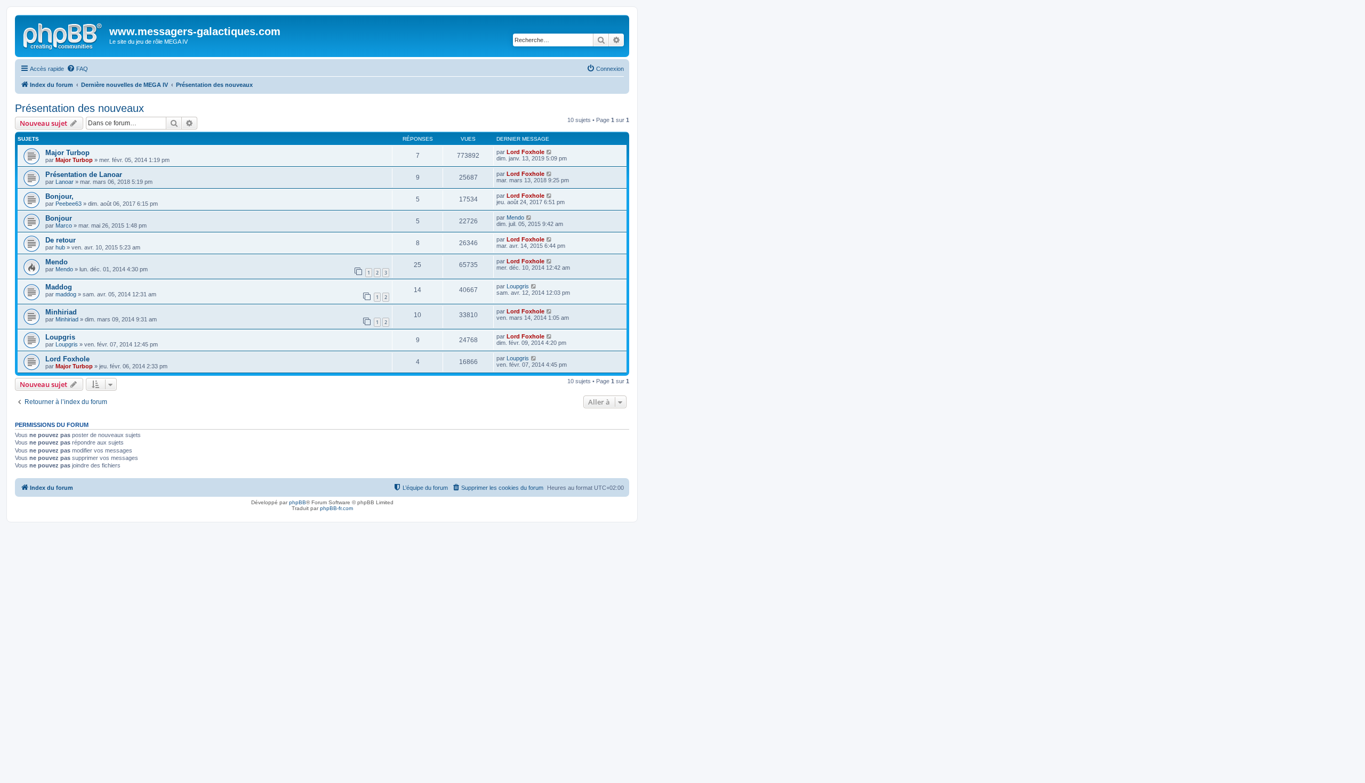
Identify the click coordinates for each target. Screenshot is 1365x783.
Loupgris (518, 286)
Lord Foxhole (525, 152)
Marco (63, 225)
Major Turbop (67, 153)
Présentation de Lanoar (83, 175)
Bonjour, (59, 196)
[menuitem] (77, 68)
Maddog (58, 287)
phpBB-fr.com (336, 508)
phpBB (297, 502)
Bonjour (58, 218)
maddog (65, 294)
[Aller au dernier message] (549, 152)
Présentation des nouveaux (79, 108)
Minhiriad (61, 312)
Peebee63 (68, 203)
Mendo (515, 217)
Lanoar (64, 182)
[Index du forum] (63, 35)
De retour (60, 240)
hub (60, 247)
